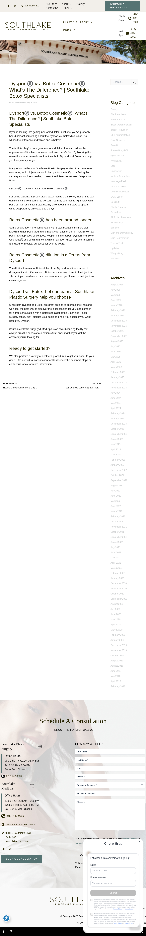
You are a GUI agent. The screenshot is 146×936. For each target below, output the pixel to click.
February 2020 (117, 635)
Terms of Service (82, 843)
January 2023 (117, 465)
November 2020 (118, 588)
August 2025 (116, 341)
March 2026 (116, 305)
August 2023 (116, 439)
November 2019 (118, 650)
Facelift (114, 145)
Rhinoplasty (116, 222)
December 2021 (118, 521)
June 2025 (115, 351)
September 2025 (118, 336)
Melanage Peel (118, 181)
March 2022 (116, 511)
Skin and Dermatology (121, 233)
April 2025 (115, 362)
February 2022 (117, 516)
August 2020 (116, 604)
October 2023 (117, 429)
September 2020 (118, 599)
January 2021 (117, 578)
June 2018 (115, 671)
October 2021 (117, 532)
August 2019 (116, 660)
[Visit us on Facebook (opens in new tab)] (8, 5)
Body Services (117, 119)
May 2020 (115, 619)
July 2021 (115, 547)
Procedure (115, 212)
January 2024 (117, 418)
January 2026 (117, 315)
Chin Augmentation (120, 135)
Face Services (117, 140)
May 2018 (115, 676)
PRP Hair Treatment (120, 217)
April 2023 (115, 449)
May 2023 (115, 444)
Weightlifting (116, 253)
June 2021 (115, 552)
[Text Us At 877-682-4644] (18, 825)
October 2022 (117, 475)
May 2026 (115, 295)
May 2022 (115, 501)
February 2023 (117, 460)
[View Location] (22, 6)
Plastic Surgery (118, 207)
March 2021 (116, 568)
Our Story (51, 4)
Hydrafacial (116, 161)
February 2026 (117, 310)
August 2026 (116, 284)
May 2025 (115, 357)
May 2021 (115, 557)
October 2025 (117, 331)
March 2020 (116, 630)
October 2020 (117, 593)
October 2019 (117, 655)
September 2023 (118, 434)
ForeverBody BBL (119, 150)
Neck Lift (114, 202)
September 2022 (118, 480)
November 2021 (118, 527)
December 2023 (118, 424)
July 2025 (115, 346)
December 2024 (118, 382)
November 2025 (118, 326)
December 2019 (118, 645)
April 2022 (115, 506)
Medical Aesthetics (119, 176)
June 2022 (115, 496)
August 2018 (116, 666)
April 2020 (115, 624)
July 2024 (115, 393)
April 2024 (115, 408)
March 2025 (116, 367)
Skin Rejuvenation (119, 238)
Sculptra (114, 227)
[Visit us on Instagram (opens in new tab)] (14, 5)
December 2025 (118, 320)
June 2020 (115, 614)
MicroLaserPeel (118, 186)
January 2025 (117, 377)
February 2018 (117, 686)
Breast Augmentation (121, 124)
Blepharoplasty (118, 114)
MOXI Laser (116, 197)
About (65, 4)
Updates (114, 248)
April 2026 (115, 300)
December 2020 (118, 583)
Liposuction (116, 171)
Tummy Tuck (116, 243)
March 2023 (116, 454)
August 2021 (116, 542)
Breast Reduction (119, 130)
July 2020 (115, 609)
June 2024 (115, 398)
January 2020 (117, 640)
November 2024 (118, 387)
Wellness (115, 258)
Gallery (80, 4)
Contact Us (52, 8)
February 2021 (117, 573)
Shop (66, 8)
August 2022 (116, 485)
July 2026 (115, 290)
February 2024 (117, 413)
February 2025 (117, 372)
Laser (113, 166)
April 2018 (115, 681)
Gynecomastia (117, 155)
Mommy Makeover (119, 191)
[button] (69, 4)
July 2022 (115, 490)
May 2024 (115, 403)
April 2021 (115, 563)
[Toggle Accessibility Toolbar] (6, 918)
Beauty (114, 109)
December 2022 (118, 470)
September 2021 (118, 537)
